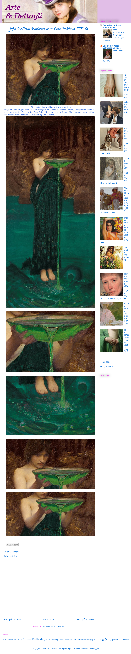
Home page (48, 620)
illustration (84, 640)
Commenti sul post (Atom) (53, 627)
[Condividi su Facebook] (15, 544)
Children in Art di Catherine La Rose (112, 47)
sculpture (125, 640)
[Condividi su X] (12, 544)
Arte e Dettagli (33, 639)
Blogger (95, 649)
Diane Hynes (117, 50)
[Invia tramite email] (7, 544)
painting (98, 639)
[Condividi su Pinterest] (17, 544)
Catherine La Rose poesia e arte (112, 26)
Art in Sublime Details (10, 640)
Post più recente (12, 620)
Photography (64, 640)
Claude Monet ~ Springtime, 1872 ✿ (126, 313)
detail (73, 640)
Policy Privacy (106, 366)
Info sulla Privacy (11, 556)
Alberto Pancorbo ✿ (126, 107)
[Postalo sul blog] (10, 544)
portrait (115, 640)
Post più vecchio (85, 620)
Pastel (53, 640)
